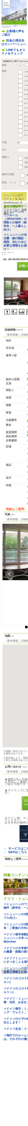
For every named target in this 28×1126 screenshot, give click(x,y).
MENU (15, 22)
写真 (13, 252)
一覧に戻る (3, 254)
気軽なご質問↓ (16, 509)
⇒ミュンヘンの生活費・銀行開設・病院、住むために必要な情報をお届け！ (15, 242)
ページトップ (22, 965)
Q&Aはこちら (17, 852)
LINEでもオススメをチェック (13, 51)
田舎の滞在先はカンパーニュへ (13, 42)
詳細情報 (9, 252)
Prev (9, 574)
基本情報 (3, 252)
